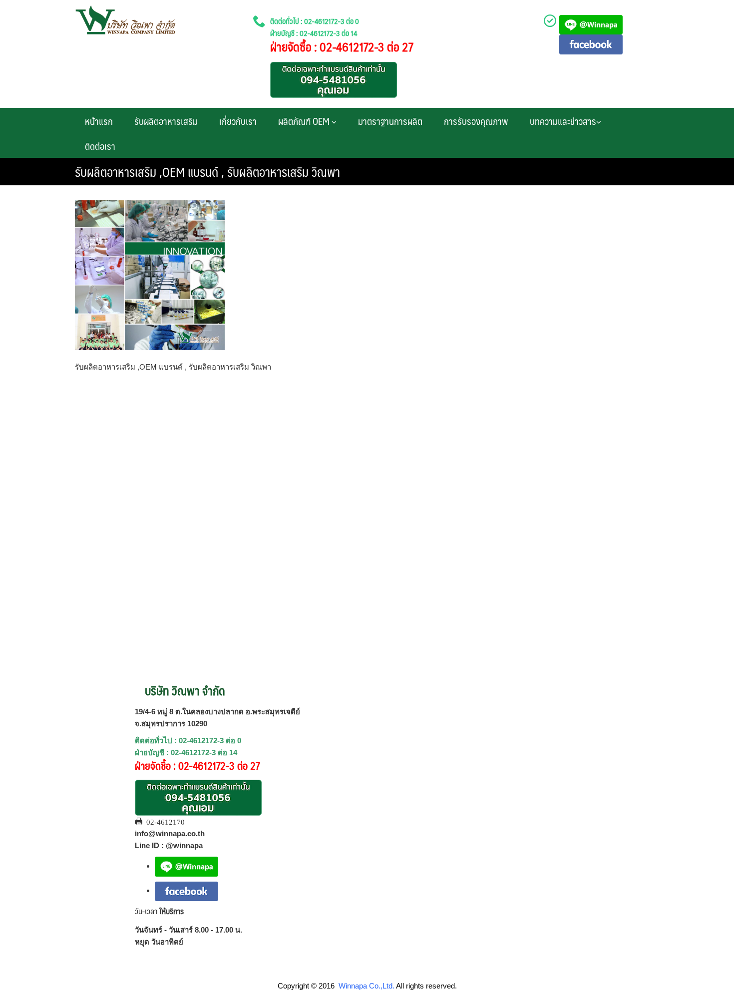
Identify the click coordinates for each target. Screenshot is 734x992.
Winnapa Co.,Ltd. (366, 986)
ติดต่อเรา (100, 146)
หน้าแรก (99, 121)
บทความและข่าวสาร (563, 121)
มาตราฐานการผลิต (390, 121)
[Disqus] (367, 509)
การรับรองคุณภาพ (476, 121)
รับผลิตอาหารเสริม (166, 121)
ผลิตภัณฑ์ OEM (305, 121)
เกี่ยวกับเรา (238, 121)
